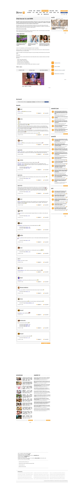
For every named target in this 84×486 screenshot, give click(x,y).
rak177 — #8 (28, 337)
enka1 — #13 (28, 215)
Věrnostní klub (46, 14)
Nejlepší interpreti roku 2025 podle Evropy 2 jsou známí (25, 478)
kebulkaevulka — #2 (21, 225)
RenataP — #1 (20, 260)
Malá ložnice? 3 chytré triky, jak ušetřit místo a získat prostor (57, 478)
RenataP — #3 (28, 324)
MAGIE (21, 66)
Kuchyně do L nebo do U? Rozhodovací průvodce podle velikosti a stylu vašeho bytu (57, 474)
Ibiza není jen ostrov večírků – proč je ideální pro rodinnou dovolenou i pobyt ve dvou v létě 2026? (25, 474)
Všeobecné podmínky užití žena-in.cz (24, 461)
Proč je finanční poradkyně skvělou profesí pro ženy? (25, 477)
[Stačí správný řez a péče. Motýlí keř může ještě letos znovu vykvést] (22, 38)
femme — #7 (28, 291)
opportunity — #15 (20, 164)
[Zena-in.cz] (21, 12)
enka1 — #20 (28, 168)
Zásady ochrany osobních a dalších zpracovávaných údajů (26, 463)
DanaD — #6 (28, 325)
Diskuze (54, 12)
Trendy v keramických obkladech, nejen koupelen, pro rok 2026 (57, 475)
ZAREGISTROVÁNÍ (29, 101)
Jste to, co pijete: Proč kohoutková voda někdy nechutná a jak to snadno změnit (41, 478)
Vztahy (40, 12)
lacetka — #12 (20, 201)
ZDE (29, 453)
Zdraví (44, 12)
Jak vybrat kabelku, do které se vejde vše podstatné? (25, 475)
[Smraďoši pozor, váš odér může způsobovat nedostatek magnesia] (33, 38)
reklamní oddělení (37, 458)
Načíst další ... (46, 343)
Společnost (29, 12)
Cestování (30, 10)
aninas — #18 (28, 240)
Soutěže (50, 12)
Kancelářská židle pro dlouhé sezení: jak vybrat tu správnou (41, 477)
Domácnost (38, 10)
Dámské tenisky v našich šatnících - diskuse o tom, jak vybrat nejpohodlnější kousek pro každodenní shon (41, 474)
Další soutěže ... (65, 30)
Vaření (37, 12)
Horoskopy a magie (45, 10)
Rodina (56, 10)
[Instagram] (64, 14)
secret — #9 (19, 237)
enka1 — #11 (20, 162)
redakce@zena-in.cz (36, 455)
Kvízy (58, 12)
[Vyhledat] (62, 14)
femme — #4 (20, 289)
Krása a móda (52, 10)
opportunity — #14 (20, 163)
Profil (39, 14)
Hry (41, 14)
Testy (33, 12)
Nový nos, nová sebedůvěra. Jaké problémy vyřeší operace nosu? (57, 472)
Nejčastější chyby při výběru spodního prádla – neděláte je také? (41, 475)
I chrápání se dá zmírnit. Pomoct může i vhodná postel (41, 472)
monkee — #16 (20, 111)
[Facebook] (66, 14)
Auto (47, 12)
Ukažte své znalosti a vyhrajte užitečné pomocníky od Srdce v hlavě (58, 28)
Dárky (34, 10)
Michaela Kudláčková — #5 (22, 270)
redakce (29, 454)
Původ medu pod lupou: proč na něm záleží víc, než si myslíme (57, 477)
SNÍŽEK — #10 (20, 142)
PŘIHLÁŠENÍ (33, 101)
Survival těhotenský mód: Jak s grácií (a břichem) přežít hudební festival (25, 472)
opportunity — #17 (28, 167)
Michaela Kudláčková (45, 70)
